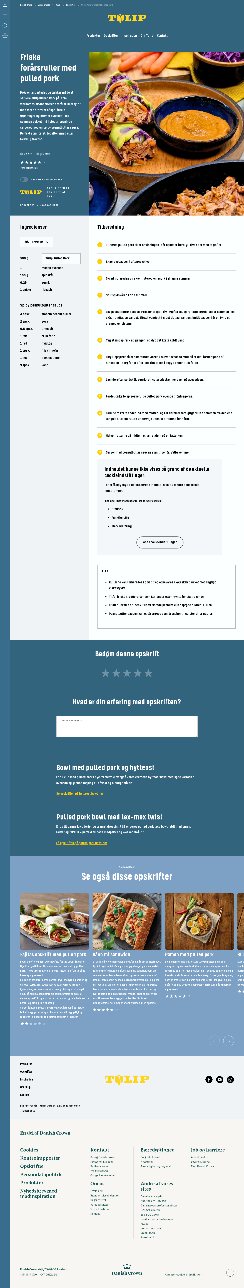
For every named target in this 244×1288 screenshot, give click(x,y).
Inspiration (129, 36)
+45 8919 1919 (27, 1111)
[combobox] (36, 242)
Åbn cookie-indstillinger (160, 542)
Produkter (93, 36)
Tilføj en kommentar (29, 168)
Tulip (58, 5)
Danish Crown (26, 5)
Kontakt (162, 36)
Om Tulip (147, 36)
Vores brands (44, 5)
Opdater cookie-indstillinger (183, 1274)
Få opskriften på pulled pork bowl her (81, 843)
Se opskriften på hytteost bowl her (79, 794)
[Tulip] (31, 192)
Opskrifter (70, 5)
